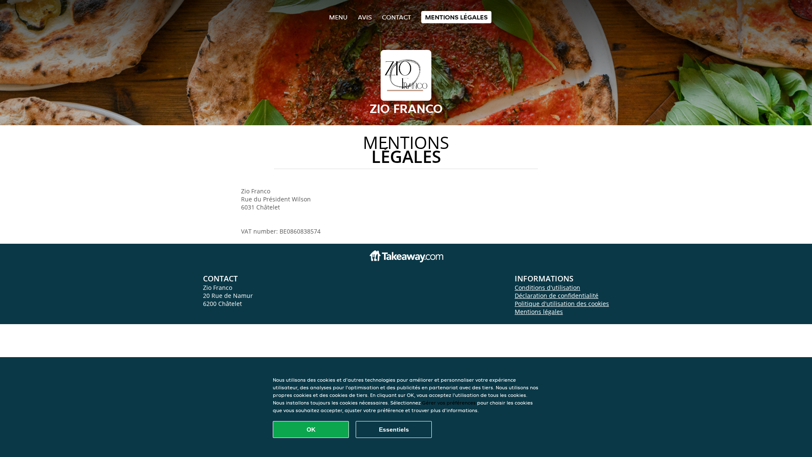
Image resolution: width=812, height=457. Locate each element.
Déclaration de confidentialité (556, 296)
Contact (396, 17)
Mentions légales (456, 17)
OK (311, 429)
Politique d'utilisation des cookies (562, 304)
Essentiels (394, 429)
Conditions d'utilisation (547, 288)
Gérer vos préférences (449, 402)
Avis (365, 17)
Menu (338, 17)
